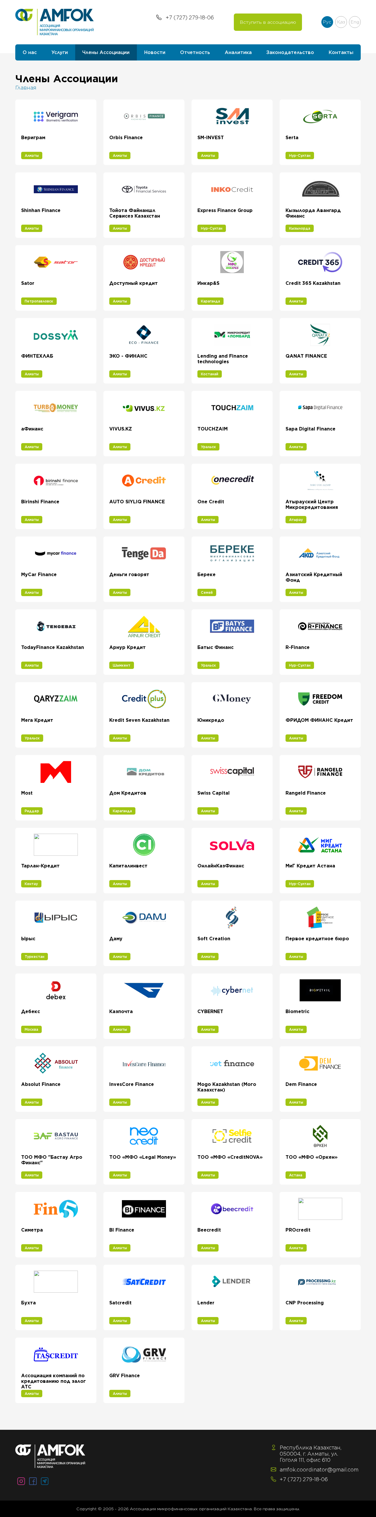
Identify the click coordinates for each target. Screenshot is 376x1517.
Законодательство (290, 52)
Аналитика (238, 52)
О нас (30, 52)
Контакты (341, 52)
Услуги (59, 52)
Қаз (341, 22)
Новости (154, 52)
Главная (25, 88)
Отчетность (195, 52)
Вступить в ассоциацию (268, 22)
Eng (355, 22)
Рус (327, 22)
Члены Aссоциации (106, 52)
